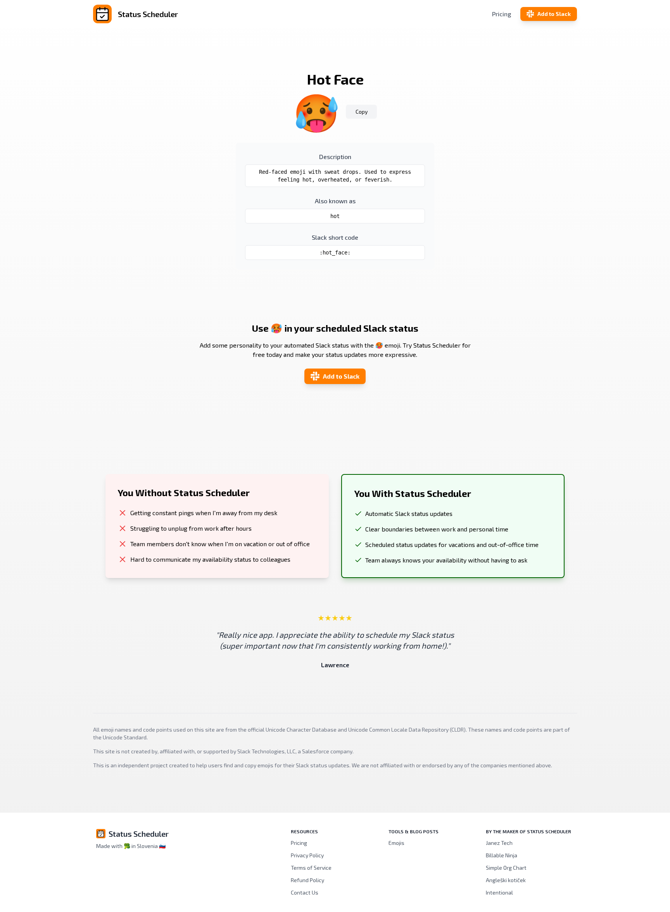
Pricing (501, 13)
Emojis (396, 842)
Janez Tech (499, 842)
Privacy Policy (307, 855)
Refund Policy (307, 880)
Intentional (499, 892)
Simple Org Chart (506, 867)
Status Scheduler (139, 833)
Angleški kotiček (506, 880)
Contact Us (304, 892)
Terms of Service (311, 867)
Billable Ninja (501, 855)
